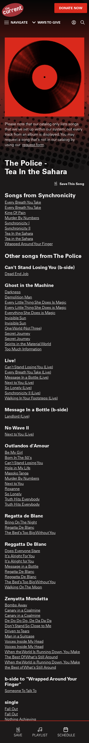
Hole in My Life (17, 468)
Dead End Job (16, 274)
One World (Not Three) (23, 329)
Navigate (19, 22)
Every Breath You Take (23, 203)
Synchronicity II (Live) (22, 393)
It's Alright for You (19, 561)
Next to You (14, 484)
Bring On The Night (21, 523)
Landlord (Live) (17, 417)
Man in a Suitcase (19, 636)
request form (33, 145)
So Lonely (13, 494)
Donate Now (70, 8)
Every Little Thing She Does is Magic (35, 308)
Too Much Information (23, 349)
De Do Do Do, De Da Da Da (28, 621)
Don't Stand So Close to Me (28, 626)
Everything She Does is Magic (30, 313)
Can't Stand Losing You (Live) (29, 367)
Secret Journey (17, 334)
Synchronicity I (17, 223)
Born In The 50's (18, 458)
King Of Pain (15, 213)
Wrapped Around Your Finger (29, 244)
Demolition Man (18, 297)
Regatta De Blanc (19, 528)
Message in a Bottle (21, 567)
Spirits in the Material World (28, 344)
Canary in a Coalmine (22, 611)
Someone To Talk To (21, 691)
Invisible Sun (15, 318)
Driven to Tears (17, 631)
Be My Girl (14, 453)
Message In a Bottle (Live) (26, 378)
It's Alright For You (20, 556)
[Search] (83, 22)
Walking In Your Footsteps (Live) (31, 398)
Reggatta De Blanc (20, 577)
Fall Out (11, 709)
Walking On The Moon (23, 587)
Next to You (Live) (19, 383)
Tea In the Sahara (19, 234)
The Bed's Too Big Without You (30, 533)
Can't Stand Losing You (24, 463)
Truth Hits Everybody (22, 499)
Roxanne (12, 489)
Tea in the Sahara (19, 239)
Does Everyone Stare (22, 551)
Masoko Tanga (16, 473)
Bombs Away (16, 605)
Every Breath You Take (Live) (28, 372)
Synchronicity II (17, 229)
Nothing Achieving (20, 720)
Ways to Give (49, 22)
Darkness (13, 292)
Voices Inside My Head (24, 642)
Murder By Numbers (22, 218)
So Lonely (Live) (18, 388)
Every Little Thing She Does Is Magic (35, 303)
